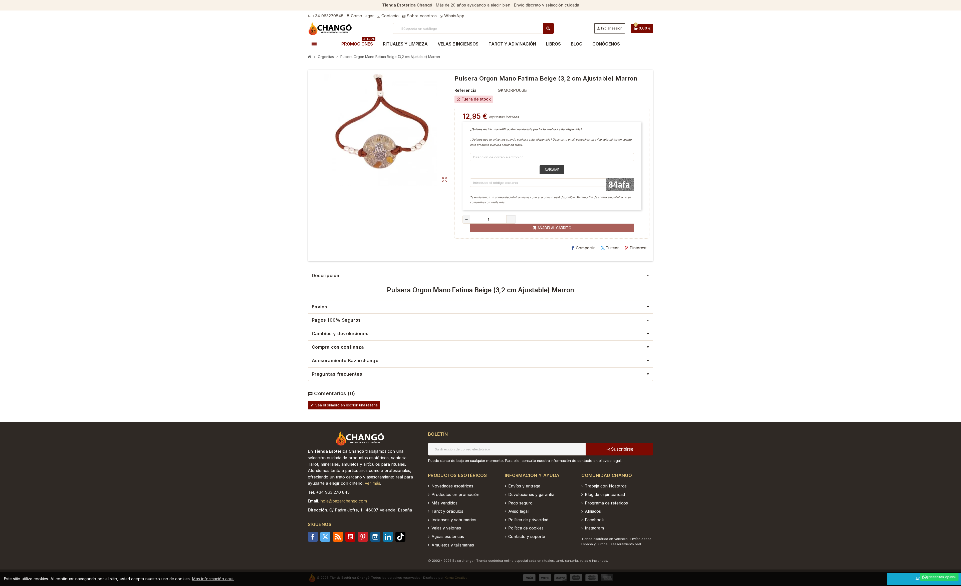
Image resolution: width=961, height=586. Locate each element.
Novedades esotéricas (452, 485)
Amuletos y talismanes (452, 544)
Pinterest (638, 247)
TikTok (400, 537)
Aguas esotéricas (447, 536)
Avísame (552, 170)
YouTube (350, 537)
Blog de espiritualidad (605, 494)
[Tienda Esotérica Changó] (330, 28)
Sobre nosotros (421, 15)
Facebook (313, 537)
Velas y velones (446, 527)
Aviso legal (518, 511)
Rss (338, 537)
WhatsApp (453, 15)
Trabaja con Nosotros (606, 485)
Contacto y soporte (526, 536)
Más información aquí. (213, 578)
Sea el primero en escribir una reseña (344, 405)
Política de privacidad (528, 519)
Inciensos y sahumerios (453, 519)
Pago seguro (520, 502)
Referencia (465, 90)
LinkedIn (388, 537)
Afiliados (593, 511)
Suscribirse (621, 449)
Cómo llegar (360, 15)
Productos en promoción (455, 494)
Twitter (325, 537)
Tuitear (612, 247)
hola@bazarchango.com (343, 500)
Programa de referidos (606, 502)
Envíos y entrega (524, 485)
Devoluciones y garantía (531, 494)
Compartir (585, 247)
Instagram (375, 537)
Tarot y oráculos (447, 511)
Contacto (389, 15)
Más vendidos (444, 502)
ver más (372, 483)
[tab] (480, 275)
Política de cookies (526, 527)
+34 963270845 (327, 15)
